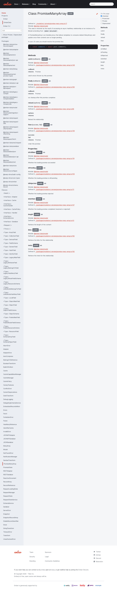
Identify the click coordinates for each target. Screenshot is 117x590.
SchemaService (8, 503)
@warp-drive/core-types (11, 178)
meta (102, 69)
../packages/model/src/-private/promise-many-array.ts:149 (55, 65)
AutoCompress (8, 356)
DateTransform (8, 396)
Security (32, 557)
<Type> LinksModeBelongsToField (12, 288)
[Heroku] (75, 586)
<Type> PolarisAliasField (11, 317)
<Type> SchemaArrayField (9, 336)
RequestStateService (10, 500)
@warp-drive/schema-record (10, 186)
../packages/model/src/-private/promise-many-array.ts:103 (55, 174)
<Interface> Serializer (10, 222)
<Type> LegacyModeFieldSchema (12, 277)
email (43, 570)
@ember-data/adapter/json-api (10, 59)
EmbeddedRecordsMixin (11, 406)
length (103, 62)
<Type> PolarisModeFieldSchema (11, 322)
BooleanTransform (9, 363)
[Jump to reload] (49, 103)
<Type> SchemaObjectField (9, 341)
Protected (105, 18)
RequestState (7, 496)
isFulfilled (104, 49)
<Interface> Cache (9, 200)
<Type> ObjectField (10, 305)
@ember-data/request (10, 118)
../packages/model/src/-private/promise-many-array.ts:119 (54, 158)
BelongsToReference (10, 360)
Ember (5, 19)
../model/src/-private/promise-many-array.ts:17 (51, 23)
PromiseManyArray (10, 464)
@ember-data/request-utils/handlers (11, 127)
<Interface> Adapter (10, 197)
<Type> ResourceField (11, 331)
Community (42, 4)
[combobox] (12, 30)
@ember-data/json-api (10, 83)
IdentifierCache (8, 428)
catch (103, 31)
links (102, 65)
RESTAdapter (7, 471)
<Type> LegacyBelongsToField (11, 267)
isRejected (104, 55)
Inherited (105, 16)
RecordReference (9, 485)
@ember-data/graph (10, 79)
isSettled (104, 59)
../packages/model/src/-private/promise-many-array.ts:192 (55, 251)
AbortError (6, 346)
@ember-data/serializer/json (9, 150)
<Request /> (7, 225)
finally (103, 34)
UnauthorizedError (9, 539)
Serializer (6, 507)
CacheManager (8, 378)
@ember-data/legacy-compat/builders (10, 98)
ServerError (7, 510)
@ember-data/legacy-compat (10, 92)
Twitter (98, 552)
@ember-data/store (10, 165)
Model (5, 449)
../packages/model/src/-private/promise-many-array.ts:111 (54, 189)
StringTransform (8, 528)
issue (53, 570)
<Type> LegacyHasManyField (10, 272)
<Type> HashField (9, 250)
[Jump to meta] (41, 245)
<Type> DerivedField (10, 239)
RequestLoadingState (10, 489)
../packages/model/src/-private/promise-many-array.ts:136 (55, 131)
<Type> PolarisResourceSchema (11, 327)
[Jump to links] (40, 230)
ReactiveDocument (9, 478)
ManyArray (7, 446)
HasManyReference (10, 424)
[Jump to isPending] (44, 168)
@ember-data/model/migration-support (10, 113)
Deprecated (106, 23)
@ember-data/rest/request (12, 143)
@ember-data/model (10, 107)
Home (4, 13)
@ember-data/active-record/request (10, 45)
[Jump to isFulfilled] (44, 152)
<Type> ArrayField (9, 232)
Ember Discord (83, 570)
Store (5, 525)
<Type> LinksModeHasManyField (11, 293)
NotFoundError (8, 453)
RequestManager (9, 492)
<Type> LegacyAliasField (11, 257)
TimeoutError (7, 532)
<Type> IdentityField (10, 254)
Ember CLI (6, 26)
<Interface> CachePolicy (11, 209)
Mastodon (99, 561)
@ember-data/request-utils (11, 122)
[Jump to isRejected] (45, 183)
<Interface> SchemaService (8, 217)
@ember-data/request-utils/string (11, 133)
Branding (32, 561)
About (52, 4)
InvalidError (7, 431)
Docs (16, 4)
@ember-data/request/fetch (9, 138)
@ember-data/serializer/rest (9, 161)
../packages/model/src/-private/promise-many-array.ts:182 (55, 236)
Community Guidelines (52, 561)
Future (5, 421)
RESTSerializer (8, 475)
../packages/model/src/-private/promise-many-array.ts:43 (54, 220)
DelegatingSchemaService (12, 403)
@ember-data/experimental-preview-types (9, 74)
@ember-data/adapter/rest (9, 64)
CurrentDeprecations (10, 392)
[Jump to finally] (50, 81)
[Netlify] (67, 586)
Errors (5, 410)
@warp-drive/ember (10, 182)
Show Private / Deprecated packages (12, 36)
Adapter (6, 349)
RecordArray (7, 482)
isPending (104, 52)
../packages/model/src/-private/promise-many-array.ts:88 (54, 109)
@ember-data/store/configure (10, 170)
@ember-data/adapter (10, 49)
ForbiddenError (8, 417)
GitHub (98, 555)
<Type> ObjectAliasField (11, 301)
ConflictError (7, 388)
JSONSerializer (8, 442)
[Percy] (90, 586)
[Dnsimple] (98, 586)
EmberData (7, 22)
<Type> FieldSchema (10, 243)
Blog (34, 4)
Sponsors (48, 552)
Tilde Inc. (31, 574)
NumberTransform (9, 460)
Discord (98, 558)
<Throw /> (7, 229)
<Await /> (6, 193)
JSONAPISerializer (9, 439)
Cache (5, 371)
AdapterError (7, 353)
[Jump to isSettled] (44, 199)
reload (103, 37)
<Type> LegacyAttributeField (10, 262)
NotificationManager (10, 457)
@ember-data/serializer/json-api (10, 156)
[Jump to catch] (49, 59)
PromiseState (7, 467)
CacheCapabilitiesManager (12, 374)
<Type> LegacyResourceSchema (11, 283)
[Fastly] (83, 586)
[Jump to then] (51, 125)
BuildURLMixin (8, 367)
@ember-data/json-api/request (9, 87)
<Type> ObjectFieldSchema (9, 309)
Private (104, 21)
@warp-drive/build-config (11, 174)
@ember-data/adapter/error (9, 54)
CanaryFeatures (8, 385)
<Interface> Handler (10, 213)
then (102, 41)
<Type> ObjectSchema (11, 314)
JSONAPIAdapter (9, 435)
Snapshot (6, 514)
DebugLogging (8, 399)
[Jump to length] (42, 214)
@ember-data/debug (10, 69)
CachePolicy (7, 381)
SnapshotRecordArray (10, 517)
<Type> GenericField (10, 247)
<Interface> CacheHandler (8, 204)
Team (31, 552)
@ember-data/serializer (11, 146)
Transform (6, 535)
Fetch (5, 414)
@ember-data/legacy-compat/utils (10, 103)
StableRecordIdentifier (10, 521)
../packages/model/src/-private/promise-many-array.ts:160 (55, 87)
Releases (25, 4)
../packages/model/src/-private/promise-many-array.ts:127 (54, 205)
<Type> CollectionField (11, 236)
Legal (47, 557)
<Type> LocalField (9, 298)
